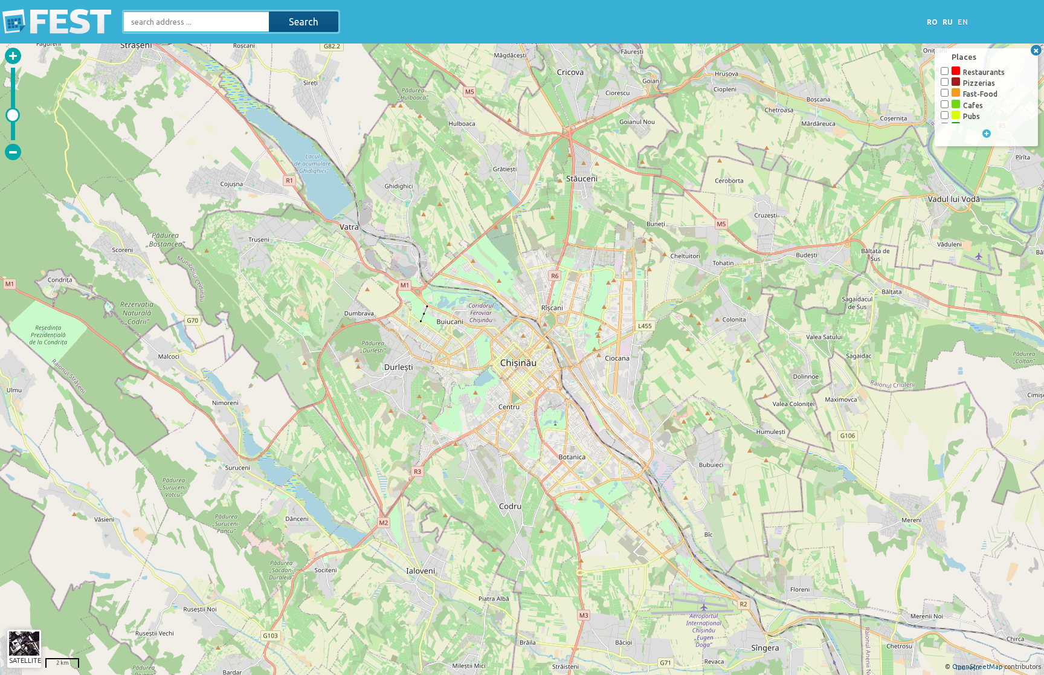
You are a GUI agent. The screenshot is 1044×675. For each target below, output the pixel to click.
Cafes (973, 105)
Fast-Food (980, 94)
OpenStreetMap (977, 666)
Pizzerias (979, 83)
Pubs (971, 116)
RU (947, 22)
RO (932, 22)
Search (303, 21)
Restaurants (984, 72)
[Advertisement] (827, 23)
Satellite (25, 660)
